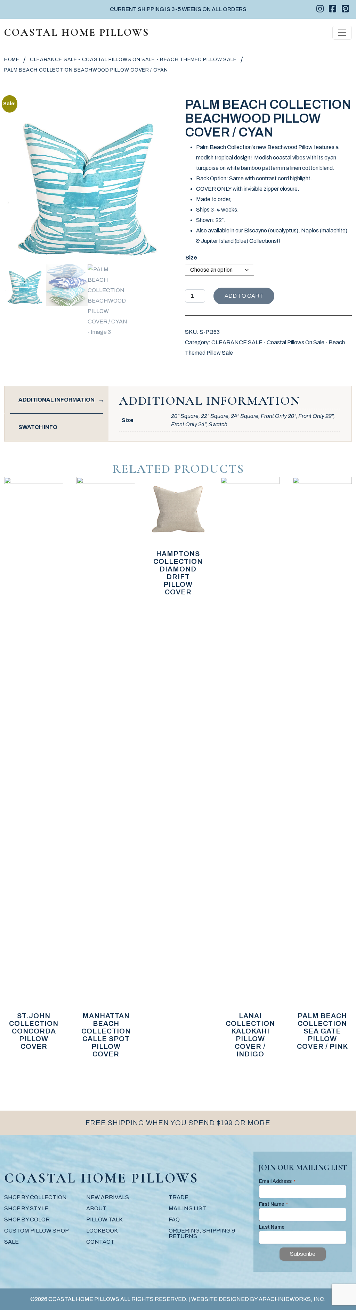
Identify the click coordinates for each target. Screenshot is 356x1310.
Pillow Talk (104, 1219)
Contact (100, 1242)
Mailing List (187, 1208)
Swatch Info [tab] (37, 427)
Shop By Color (27, 1219)
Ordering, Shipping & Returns (202, 1233)
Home (11, 59)
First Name (273, 1204)
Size (191, 258)
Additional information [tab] (56, 400)
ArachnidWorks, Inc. (292, 1299)
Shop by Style (26, 1208)
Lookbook (102, 1231)
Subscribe (302, 1254)
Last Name (271, 1227)
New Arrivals (107, 1197)
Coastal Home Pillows (76, 32)
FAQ (174, 1219)
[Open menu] (342, 33)
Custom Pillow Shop (36, 1231)
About (96, 1208)
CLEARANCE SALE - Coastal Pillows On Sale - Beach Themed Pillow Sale (133, 59)
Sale (11, 1242)
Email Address (277, 1181)
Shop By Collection (35, 1197)
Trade (178, 1197)
